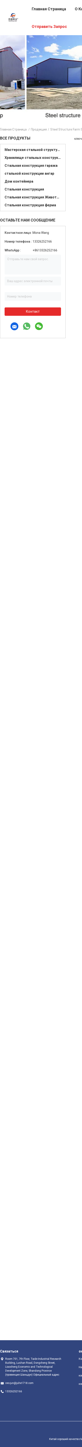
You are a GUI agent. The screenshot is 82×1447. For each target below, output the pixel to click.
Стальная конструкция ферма (30, 205)
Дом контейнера (19, 181)
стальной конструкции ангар (29, 173)
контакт (33, 311)
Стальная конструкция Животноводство (33, 197)
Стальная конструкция (24, 189)
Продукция (39, 129)
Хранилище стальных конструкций (33, 158)
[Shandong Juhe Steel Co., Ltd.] (13, 17)
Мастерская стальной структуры (33, 150)
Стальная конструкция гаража (31, 165)
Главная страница (13, 129)
